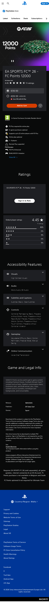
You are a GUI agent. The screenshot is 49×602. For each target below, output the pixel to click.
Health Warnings (11, 447)
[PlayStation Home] (24, 3)
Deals (26, 18)
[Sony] (43, 601)
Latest (5, 18)
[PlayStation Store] (11, 11)
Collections (15, 18)
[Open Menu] (2, 3)
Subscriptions (36, 18)
